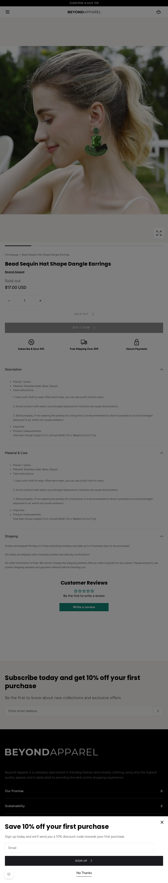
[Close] (84, 441)
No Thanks (84, 873)
